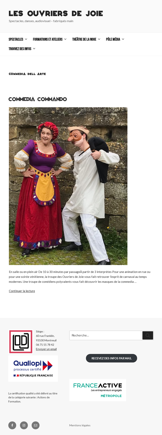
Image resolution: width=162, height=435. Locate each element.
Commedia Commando (37, 99)
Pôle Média (113, 39)
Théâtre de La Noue (84, 39)
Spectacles (16, 39)
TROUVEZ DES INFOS (20, 49)
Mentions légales (79, 425)
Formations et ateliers (47, 39)
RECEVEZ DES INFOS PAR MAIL (111, 358)
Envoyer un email (46, 349)
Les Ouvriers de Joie (56, 13)
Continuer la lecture (22, 291)
